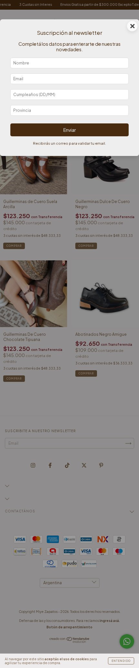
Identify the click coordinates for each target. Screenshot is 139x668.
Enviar (69, 130)
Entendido (121, 661)
